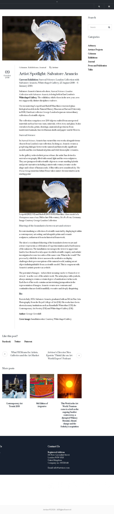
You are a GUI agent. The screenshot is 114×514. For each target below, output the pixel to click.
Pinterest (28, 341)
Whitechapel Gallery (28, 97)
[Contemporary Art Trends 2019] (14, 386)
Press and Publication (97, 66)
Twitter (17, 341)
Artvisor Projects (95, 50)
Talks (90, 70)
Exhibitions (33, 68)
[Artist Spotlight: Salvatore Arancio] (42, 38)
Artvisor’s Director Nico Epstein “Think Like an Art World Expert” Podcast (59, 355)
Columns (23, 68)
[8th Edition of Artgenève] (42, 386)
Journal (42, 68)
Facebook (6, 341)
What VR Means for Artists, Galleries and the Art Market (24, 354)
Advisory (92, 46)
